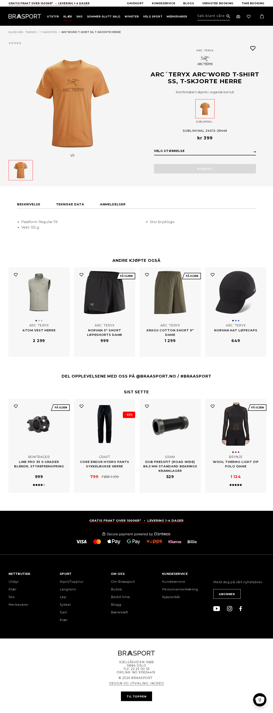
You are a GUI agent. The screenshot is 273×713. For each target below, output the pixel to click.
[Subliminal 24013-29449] (205, 108)
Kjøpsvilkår (171, 597)
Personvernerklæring (180, 589)
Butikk (116, 589)
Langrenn (68, 589)
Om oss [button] (118, 574)
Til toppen (136, 696)
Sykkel (65, 605)
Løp (63, 597)
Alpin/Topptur (71, 582)
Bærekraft (119, 612)
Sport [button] (66, 574)
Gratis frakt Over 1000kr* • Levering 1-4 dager (49, 3)
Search (228, 16)
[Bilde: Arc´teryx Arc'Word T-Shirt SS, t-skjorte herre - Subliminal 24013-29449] (72, 103)
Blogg (116, 605)
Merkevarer (18, 605)
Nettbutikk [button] (19, 574)
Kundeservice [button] (175, 574)
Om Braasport (123, 582)
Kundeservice (173, 582)
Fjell (63, 612)
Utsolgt (205, 168)
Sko (12, 597)
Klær (13, 589)
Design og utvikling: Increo (136, 683)
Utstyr (14, 582)
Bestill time (121, 597)
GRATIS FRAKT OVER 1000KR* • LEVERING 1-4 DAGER (136, 521)
